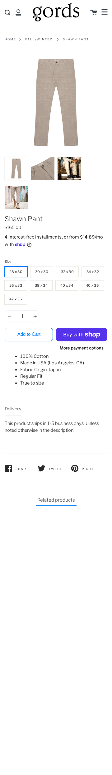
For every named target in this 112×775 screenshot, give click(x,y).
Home (10, 39)
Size (8, 261)
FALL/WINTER (39, 39)
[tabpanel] (56, 102)
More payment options (82, 347)
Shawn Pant (76, 39)
